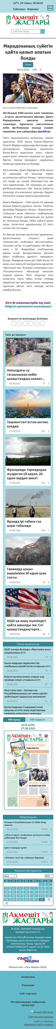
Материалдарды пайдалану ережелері (28, 1003)
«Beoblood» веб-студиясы (38, 1024)
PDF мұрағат (38, 719)
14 (34, 892)
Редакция (28, 985)
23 (48, 895)
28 (34, 899)
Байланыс (19, 9)
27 (26, 899)
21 (34, 895)
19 (19, 895)
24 (6, 899)
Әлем (28, 64)
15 (41, 892)
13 (26, 892)
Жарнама (32, 9)
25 (13, 899)
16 (48, 892)
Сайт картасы (28, 993)
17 (6, 895)
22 (41, 895)
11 (13, 892)
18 (13, 895)
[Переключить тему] (41, 9)
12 (19, 892)
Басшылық (28, 976)
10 (6, 892)
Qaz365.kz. (44, 131)
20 (26, 895)
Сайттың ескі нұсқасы (40, 1016)
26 (19, 899)
